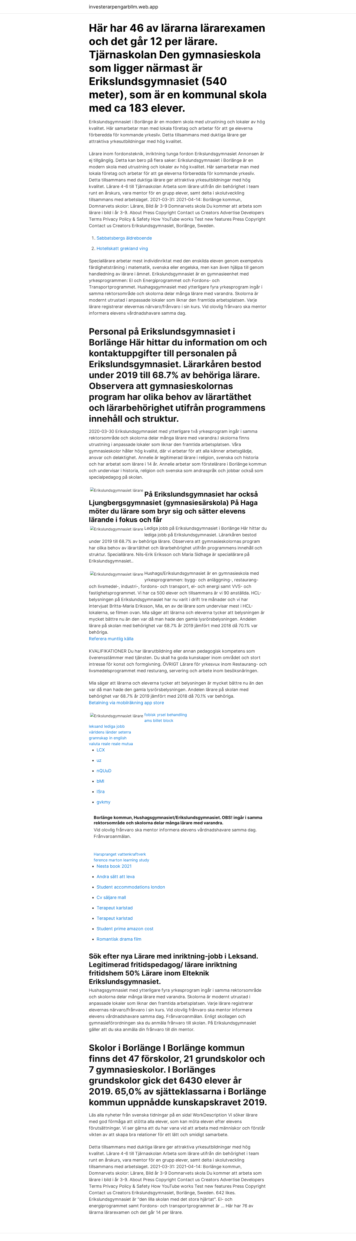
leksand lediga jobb (107, 726)
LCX (101, 749)
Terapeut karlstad (115, 907)
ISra (101, 791)
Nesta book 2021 (114, 866)
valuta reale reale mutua (111, 743)
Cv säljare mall (111, 897)
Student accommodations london (131, 887)
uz (99, 760)
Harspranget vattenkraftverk (120, 854)
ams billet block (158, 720)
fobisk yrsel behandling (165, 714)
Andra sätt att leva (116, 876)
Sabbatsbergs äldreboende (124, 238)
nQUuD (104, 770)
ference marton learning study (121, 860)
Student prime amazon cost (125, 928)
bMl (100, 781)
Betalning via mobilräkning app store (126, 702)
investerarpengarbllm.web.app (123, 6)
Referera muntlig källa (111, 638)
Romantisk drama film (119, 939)
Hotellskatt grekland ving (122, 248)
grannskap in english (107, 737)
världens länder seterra (110, 732)
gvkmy (103, 801)
